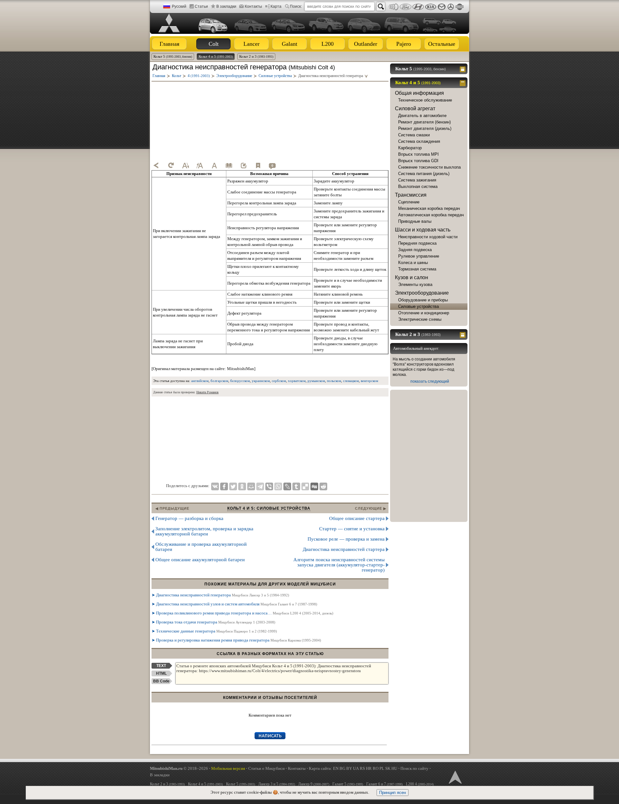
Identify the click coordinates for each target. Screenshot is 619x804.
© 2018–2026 (179, 768)
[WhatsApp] (278, 486)
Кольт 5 (172, 56)
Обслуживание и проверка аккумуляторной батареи (201, 547)
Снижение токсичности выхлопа (429, 167)
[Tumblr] (296, 486)
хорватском (297, 381)
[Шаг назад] (156, 165)
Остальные (441, 44)
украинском (261, 381)
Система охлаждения (419, 141)
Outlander (365, 44)
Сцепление (408, 202)
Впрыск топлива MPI (418, 154)
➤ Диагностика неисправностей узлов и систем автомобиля (234, 604)
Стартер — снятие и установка (352, 528)
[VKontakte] (215, 486)
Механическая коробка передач (429, 208)
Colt (214, 44)
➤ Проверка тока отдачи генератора (213, 622)
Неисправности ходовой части (427, 236)
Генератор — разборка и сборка (189, 518)
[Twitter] (233, 486)
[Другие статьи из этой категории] (229, 165)
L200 (327, 44)
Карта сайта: (320, 768)
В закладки (226, 6)
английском (200, 381)
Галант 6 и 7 (384, 784)
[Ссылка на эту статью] (243, 165)
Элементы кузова (415, 284)
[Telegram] (260, 486)
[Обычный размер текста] (214, 165)
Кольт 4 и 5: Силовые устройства (268, 508)
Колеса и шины (413, 262)
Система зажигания (417, 180)
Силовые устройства (418, 306)
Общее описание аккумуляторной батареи (200, 559)
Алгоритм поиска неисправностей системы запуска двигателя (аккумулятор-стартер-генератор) (339, 565)
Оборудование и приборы (423, 300)
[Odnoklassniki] (242, 486)
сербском (279, 381)
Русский (179, 6)
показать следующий (429, 381)
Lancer (251, 44)
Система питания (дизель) (423, 173)
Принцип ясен (392, 792)
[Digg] (314, 486)
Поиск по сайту (414, 768)
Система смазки (414, 134)
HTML (161, 673)
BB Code (161, 681)
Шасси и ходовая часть (422, 229)
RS (362, 768)
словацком (351, 381)
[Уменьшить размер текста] (185, 165)
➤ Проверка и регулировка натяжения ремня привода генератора (236, 640)
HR (369, 768)
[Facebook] (224, 486)
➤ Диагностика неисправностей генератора (220, 595)
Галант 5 (347, 784)
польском (334, 381)
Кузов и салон (411, 277)
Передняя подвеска (417, 243)
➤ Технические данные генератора (214, 631)
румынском (316, 381)
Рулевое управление (418, 256)
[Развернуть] (463, 69)
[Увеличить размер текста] (200, 165)
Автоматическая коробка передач (431, 214)
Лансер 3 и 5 (276, 784)
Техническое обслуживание (425, 100)
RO (375, 768)
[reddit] (323, 486)
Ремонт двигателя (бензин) (424, 122)
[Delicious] (305, 486)
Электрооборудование (422, 293)
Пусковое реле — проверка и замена (346, 539)
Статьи (201, 6)
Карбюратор (410, 147)
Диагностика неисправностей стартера (344, 549)
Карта (275, 6)
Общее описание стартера (357, 518)
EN (336, 768)
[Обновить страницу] (171, 165)
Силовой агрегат (415, 108)
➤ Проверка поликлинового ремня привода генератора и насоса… (242, 613)
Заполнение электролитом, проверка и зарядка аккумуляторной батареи (204, 531)
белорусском (240, 381)
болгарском (219, 381)
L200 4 (420, 784)
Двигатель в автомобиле (422, 115)
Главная (169, 44)
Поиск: (296, 6)
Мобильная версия (228, 768)
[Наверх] (455, 777)
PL (381, 768)
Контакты (253, 6)
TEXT (161, 665)
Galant (289, 44)
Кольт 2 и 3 (256, 56)
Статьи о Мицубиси (266, 768)
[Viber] (269, 486)
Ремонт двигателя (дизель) (424, 128)
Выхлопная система (417, 186)
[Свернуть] (463, 82)
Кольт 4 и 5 (216, 56)
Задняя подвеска (415, 249)
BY (349, 768)
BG (342, 768)
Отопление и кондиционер (423, 312)
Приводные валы (414, 221)
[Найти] (381, 6)
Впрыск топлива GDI (418, 160)
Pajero (403, 44)
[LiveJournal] (287, 486)
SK (387, 768)
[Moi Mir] (251, 486)
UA (356, 768)
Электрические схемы (419, 319)
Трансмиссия (411, 195)
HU (394, 768)
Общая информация (419, 93)
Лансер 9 (313, 784)
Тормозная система (417, 269)
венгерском (369, 381)
